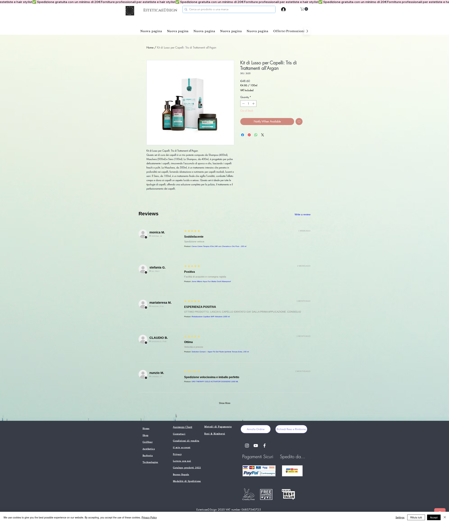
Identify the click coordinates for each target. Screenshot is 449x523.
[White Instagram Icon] (247, 445)
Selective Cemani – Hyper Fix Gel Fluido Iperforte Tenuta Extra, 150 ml (220, 352)
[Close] (445, 517)
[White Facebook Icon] (264, 445)
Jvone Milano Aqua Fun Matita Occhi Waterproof (211, 281)
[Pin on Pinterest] (249, 135)
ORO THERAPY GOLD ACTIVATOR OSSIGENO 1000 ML (215, 382)
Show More (224, 403)
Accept (434, 517)
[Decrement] (243, 103)
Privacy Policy (149, 517)
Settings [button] (400, 517)
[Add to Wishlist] (299, 121)
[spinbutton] (248, 103)
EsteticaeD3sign (160, 10)
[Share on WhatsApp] (256, 135)
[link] (304, 9)
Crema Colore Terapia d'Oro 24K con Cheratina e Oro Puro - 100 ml (219, 246)
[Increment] (254, 103)
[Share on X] (262, 135)
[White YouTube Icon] (255, 445)
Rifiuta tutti (416, 517)
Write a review (302, 214)
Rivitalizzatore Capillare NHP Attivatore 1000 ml (211, 317)
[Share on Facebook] (242, 135)
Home (149, 47)
